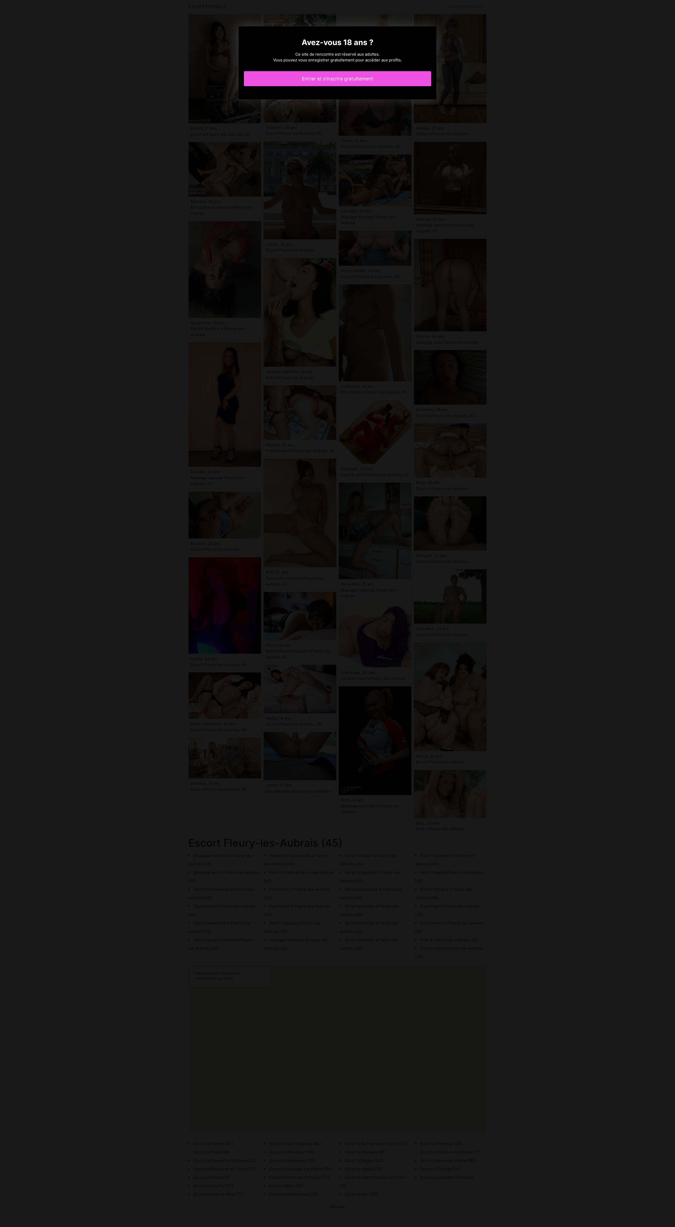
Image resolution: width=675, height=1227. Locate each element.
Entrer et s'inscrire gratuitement (337, 78)
